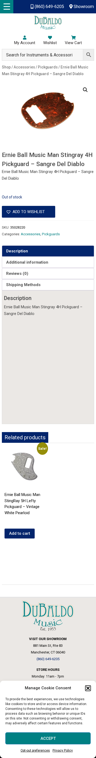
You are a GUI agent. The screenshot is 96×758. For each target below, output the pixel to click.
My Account (24, 42)
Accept (48, 738)
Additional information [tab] (27, 262)
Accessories (30, 234)
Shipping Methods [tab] (23, 284)
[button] (88, 688)
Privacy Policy (63, 750)
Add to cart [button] (19, 533)
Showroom (83, 6)
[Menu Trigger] (6, 6)
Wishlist (50, 42)
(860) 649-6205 (49, 6)
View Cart (73, 42)
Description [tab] (17, 251)
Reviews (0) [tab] (17, 273)
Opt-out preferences (35, 750)
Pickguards (51, 234)
